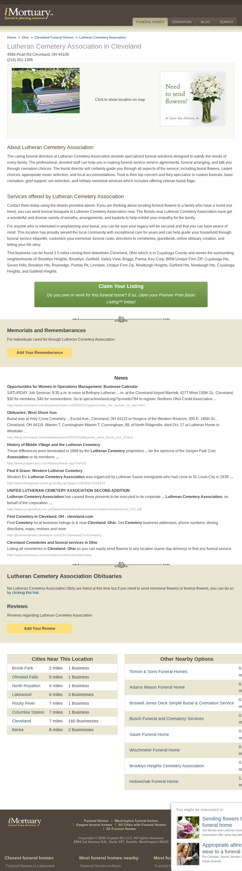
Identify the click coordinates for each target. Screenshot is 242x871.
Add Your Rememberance (39, 339)
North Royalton (26, 668)
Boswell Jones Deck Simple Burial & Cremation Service (180, 685)
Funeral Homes (151, 22)
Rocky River (23, 685)
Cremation (182, 22)
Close (239, 805)
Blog (206, 22)
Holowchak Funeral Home (153, 764)
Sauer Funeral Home (148, 717)
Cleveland (21, 703)
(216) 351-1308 (20, 60)
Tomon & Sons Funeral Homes (157, 654)
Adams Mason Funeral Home (156, 669)
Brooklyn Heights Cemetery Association (166, 748)
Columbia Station (28, 694)
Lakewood (21, 677)
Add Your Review (39, 611)
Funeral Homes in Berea (25, 862)
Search (226, 22)
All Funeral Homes (121, 811)
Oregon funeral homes (96, 807)
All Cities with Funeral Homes (140, 807)
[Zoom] (46, 71)
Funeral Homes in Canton (101, 855)
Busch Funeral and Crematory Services (165, 701)
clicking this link (20, 575)
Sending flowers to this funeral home (204, 821)
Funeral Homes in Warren (101, 862)
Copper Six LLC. (120, 821)
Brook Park (22, 650)
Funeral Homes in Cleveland (29, 855)
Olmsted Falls (25, 659)
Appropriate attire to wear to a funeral (202, 847)
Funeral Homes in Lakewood (29, 848)
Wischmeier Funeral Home (154, 732)
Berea (17, 712)
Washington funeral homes (135, 803)
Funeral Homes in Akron (100, 848)
